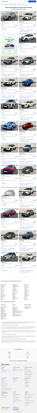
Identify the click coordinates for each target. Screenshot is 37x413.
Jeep (14, 295)
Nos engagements (27, 382)
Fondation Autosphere (16, 394)
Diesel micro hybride (17, 314)
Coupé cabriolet (4, 313)
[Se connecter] (27, 1)
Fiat (2, 290)
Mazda (15, 294)
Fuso (25, 298)
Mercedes (15, 285)
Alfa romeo (3, 295)
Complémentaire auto (4, 385)
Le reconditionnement (4, 395)
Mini (2, 288)
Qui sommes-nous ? (27, 380)
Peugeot (15, 284)
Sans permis (4, 316)
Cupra (3, 294)
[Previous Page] (9, 277)
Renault (3, 284)
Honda (14, 297)
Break (3, 309)
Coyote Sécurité (3, 386)
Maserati (3, 296)
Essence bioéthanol (17, 315)
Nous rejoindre (27, 386)
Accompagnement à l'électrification (6, 388)
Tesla (2, 297)
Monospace (4, 315)
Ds (14, 287)
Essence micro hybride (18, 311)
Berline (3, 308)
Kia (26, 288)
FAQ (13, 382)
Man (14, 299)
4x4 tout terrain (4, 306)
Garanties (2, 382)
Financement (3, 380)
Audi (26, 287)
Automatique (28, 306)
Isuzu (2, 299)
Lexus (2, 291)
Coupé (2, 312)
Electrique (16, 310)
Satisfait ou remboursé (4, 383)
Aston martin (16, 298)
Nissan (3, 286)
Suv (2, 317)
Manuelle (27, 308)
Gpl (14, 313)
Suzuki (26, 291)
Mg (2, 293)
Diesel (15, 308)
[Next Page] (27, 277)
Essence (15, 306)
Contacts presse (27, 385)
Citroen (3, 285)
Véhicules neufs (3, 371)
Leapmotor (27, 295)
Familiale (3, 314)
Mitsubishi (15, 289)
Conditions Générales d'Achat (29, 402)
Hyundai (27, 289)
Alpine (26, 293)
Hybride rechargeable (18, 312)
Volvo (3, 289)
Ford (2, 287)
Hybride (15, 309)
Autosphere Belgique (16, 399)
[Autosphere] (5, 1)
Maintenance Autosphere (28, 371)
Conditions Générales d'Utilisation (29, 394)
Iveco (2, 298)
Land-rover (15, 291)
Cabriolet (3, 310)
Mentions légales (27, 403)
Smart (26, 296)
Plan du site (26, 405)
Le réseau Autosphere (16, 397)
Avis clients (26, 383)
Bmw (26, 285)
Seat (14, 290)
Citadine (3, 311)
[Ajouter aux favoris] (17, 12)
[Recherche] (25, 1)
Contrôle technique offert (28, 374)
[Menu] (1, 1)
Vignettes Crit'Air (3, 397)
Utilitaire (3, 318)
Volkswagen (16, 286)
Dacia (26, 284)
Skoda (26, 290)
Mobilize (26, 299)
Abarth (14, 296)
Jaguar (26, 294)
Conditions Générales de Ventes (29, 400)
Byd (25, 297)
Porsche (15, 293)
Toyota (26, 286)
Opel (14, 288)
